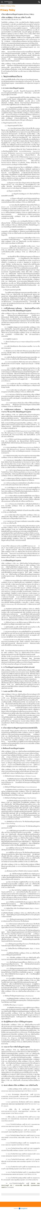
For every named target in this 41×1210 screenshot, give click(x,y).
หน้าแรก (2, 6)
